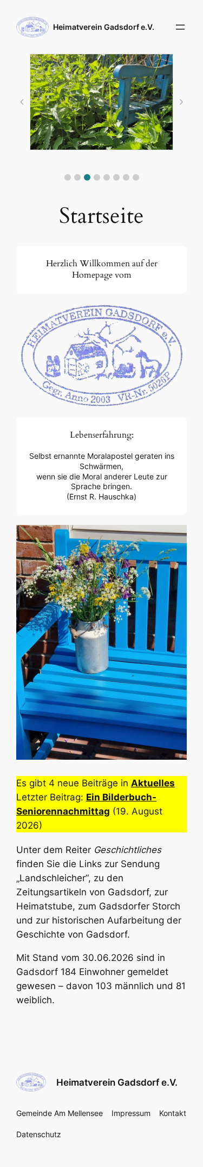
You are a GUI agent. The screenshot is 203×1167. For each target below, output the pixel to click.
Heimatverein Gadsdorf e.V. (103, 26)
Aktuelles (153, 783)
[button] (67, 177)
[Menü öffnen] (180, 27)
